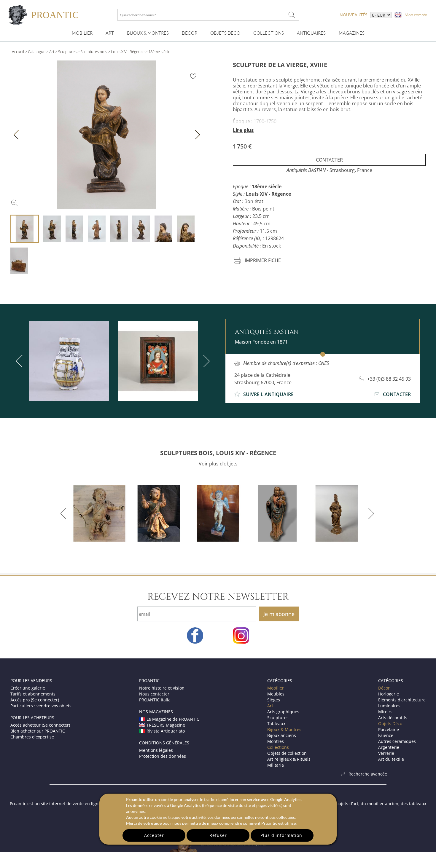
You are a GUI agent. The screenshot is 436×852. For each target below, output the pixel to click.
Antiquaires (311, 33)
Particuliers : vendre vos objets (40, 706)
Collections (268, 33)
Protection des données (162, 756)
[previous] (20, 361)
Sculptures (67, 51)
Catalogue (36, 51)
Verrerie (386, 753)
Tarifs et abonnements (32, 694)
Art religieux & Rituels (289, 759)
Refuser (218, 835)
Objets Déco (225, 33)
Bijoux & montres (148, 33)
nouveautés (353, 14)
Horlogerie (388, 694)
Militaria (275, 765)
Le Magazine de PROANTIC (173, 719)
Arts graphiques (283, 711)
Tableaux (276, 723)
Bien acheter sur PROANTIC (37, 731)
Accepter (154, 835)
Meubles (275, 694)
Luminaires (389, 706)
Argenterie (388, 747)
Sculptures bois (93, 51)
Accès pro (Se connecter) (34, 700)
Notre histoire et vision (161, 688)
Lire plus (243, 130)
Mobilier (82, 33)
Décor (189, 33)
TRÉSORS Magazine (166, 725)
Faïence (385, 735)
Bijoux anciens (281, 735)
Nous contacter (154, 694)
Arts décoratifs (392, 717)
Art (110, 33)
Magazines (352, 33)
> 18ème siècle (157, 51)
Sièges (273, 700)
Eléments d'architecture (402, 700)
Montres (275, 741)
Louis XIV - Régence (127, 51)
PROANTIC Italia (155, 700)
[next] (205, 361)
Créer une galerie (27, 688)
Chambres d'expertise (32, 737)
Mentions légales (156, 750)
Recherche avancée (368, 774)
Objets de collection (287, 753)
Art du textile (391, 759)
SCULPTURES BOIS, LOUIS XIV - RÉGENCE (218, 453)
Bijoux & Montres (284, 729)
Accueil (18, 51)
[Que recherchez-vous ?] (291, 15)
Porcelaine (388, 729)
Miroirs (385, 711)
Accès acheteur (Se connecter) (40, 725)
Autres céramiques (397, 741)
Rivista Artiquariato (166, 731)
